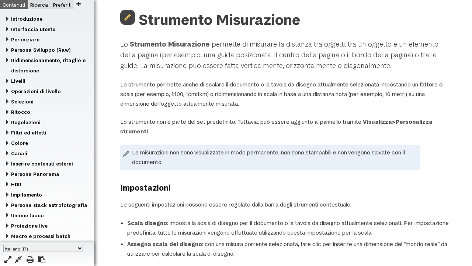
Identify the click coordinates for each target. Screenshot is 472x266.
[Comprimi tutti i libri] (18, 259)
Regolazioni (26, 122)
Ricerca (39, 4)
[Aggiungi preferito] (78, 4)
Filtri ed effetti (28, 132)
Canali (19, 153)
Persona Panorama (35, 174)
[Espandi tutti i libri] (7, 259)
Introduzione (26, 19)
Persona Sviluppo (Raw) (40, 50)
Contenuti (14, 4)
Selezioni (22, 101)
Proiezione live (29, 225)
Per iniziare (25, 39)
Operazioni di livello (36, 91)
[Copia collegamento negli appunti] (41, 259)
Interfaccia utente (33, 29)
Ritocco (20, 112)
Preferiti (62, 4)
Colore (19, 143)
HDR (16, 184)
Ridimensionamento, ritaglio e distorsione (48, 65)
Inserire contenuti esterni (42, 163)
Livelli (18, 81)
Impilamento (26, 194)
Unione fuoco (27, 215)
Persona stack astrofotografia (49, 205)
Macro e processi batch (40, 236)
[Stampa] (30, 259)
